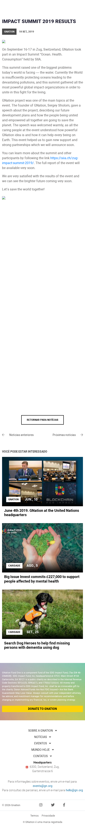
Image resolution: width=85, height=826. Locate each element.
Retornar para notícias (42, 419)
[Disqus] (42, 255)
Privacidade (48, 815)
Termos (34, 815)
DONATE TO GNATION (42, 708)
